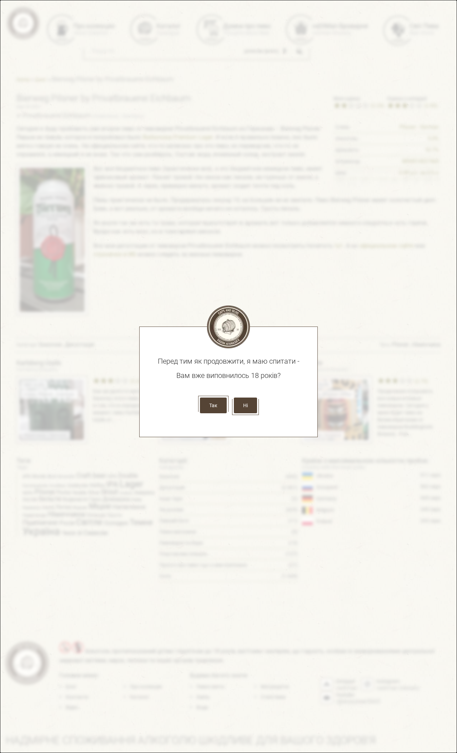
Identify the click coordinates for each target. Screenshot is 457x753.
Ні (245, 405)
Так (213, 405)
